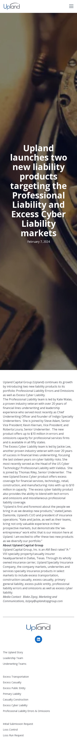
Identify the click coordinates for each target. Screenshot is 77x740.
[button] (70, 6)
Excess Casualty (12, 682)
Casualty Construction (15, 699)
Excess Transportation (16, 676)
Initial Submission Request (18, 724)
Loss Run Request (13, 735)
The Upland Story (13, 652)
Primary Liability (12, 693)
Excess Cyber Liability (15, 705)
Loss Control (10, 729)
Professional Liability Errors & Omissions (26, 711)
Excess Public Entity (14, 688)
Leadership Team (13, 658)
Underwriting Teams (14, 663)
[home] (12, 6)
